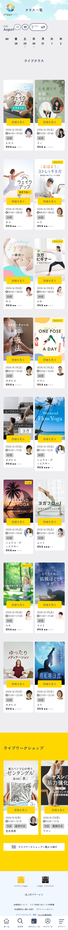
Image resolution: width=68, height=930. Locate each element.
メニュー (61, 926)
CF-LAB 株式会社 (45, 914)
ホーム (6, 926)
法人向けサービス (34, 894)
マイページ (48, 926)
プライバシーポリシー (45, 909)
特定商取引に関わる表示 (24, 909)
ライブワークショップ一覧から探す (37, 847)
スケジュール (34, 926)
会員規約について (21, 904)
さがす (20, 926)
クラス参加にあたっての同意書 (42, 904)
